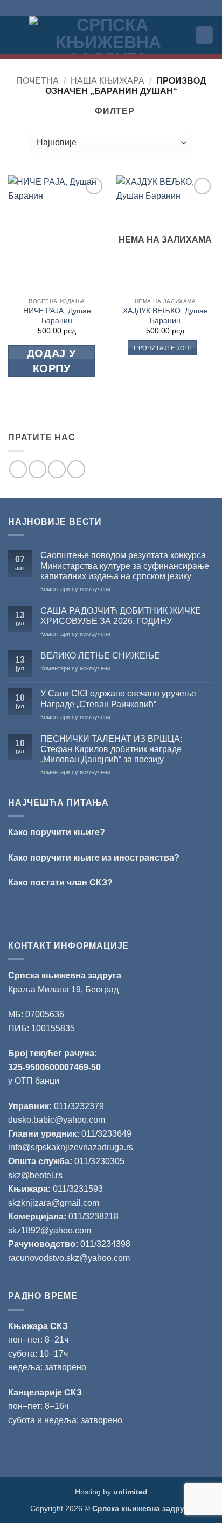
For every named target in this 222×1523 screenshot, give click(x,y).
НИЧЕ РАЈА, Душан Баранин (57, 316)
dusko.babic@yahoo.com (56, 1119)
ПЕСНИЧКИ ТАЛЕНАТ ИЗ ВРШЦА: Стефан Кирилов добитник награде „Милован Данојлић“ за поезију (111, 749)
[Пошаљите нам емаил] (57, 469)
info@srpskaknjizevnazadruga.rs (71, 1147)
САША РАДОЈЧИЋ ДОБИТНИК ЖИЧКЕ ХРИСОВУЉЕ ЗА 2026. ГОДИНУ (120, 616)
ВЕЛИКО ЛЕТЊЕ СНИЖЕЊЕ (100, 655)
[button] (14, 35)
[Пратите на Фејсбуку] (18, 469)
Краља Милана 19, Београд (63, 989)
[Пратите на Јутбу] (76, 469)
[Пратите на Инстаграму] (37, 469)
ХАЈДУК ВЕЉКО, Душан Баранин (165, 316)
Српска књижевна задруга (64, 975)
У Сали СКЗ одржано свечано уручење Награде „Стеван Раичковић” (118, 698)
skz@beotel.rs (35, 1175)
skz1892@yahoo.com (49, 1230)
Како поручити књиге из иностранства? (93, 857)
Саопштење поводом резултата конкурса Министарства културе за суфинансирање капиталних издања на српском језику (124, 565)
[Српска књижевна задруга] (108, 35)
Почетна (37, 80)
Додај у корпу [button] (51, 360)
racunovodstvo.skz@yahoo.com (69, 1258)
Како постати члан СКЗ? (60, 882)
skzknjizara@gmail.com (53, 1202)
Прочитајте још (162, 348)
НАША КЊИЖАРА (107, 80)
